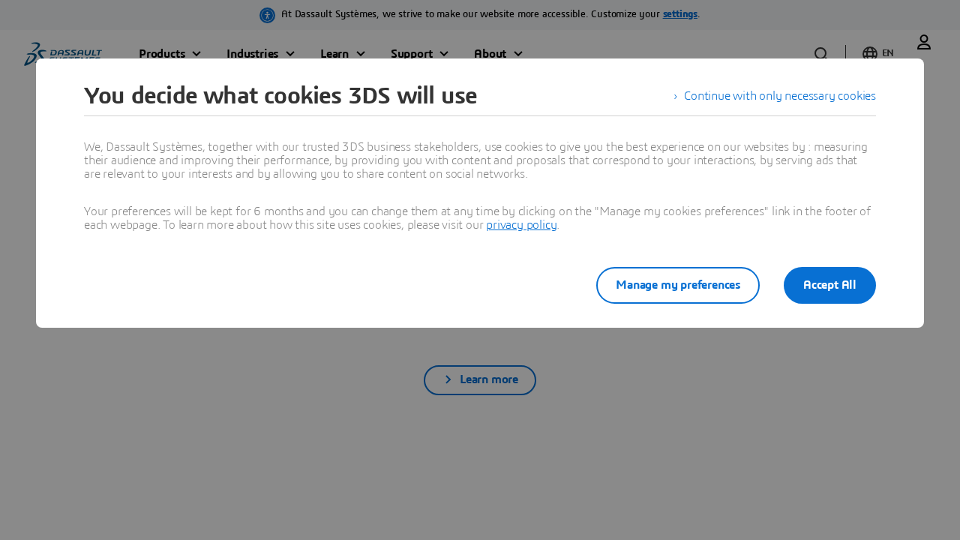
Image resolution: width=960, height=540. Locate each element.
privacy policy (521, 225)
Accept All (829, 285)
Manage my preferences (678, 285)
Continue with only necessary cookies (780, 96)
